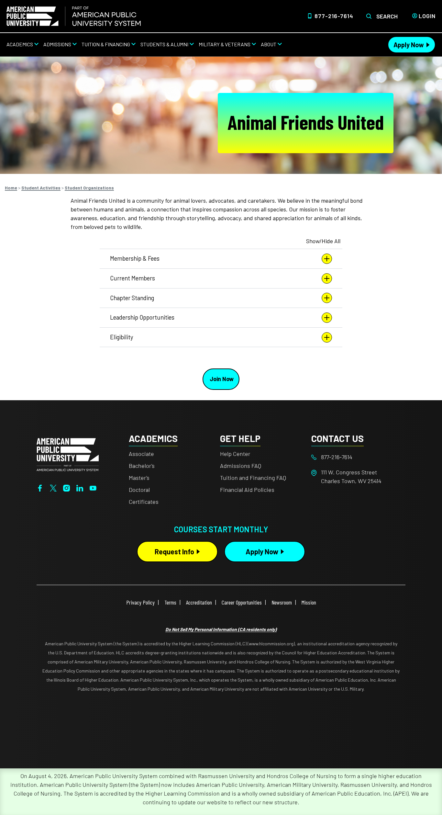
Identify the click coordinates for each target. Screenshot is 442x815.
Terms (170, 602)
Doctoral (139, 489)
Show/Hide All (323, 240)
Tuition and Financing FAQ (253, 477)
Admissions (57, 44)
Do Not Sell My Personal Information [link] (221, 629)
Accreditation (199, 602)
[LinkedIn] (79, 487)
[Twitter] (53, 487)
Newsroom (281, 602)
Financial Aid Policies (247, 489)
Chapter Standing (132, 297)
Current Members (132, 278)
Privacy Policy (140, 602)
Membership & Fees (135, 258)
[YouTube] (93, 487)
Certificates (144, 501)
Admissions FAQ (240, 465)
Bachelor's (142, 465)
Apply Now (408, 45)
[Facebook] (40, 487)
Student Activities (41, 187)
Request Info (174, 551)
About (268, 44)
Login (427, 15)
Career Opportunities (242, 602)
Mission (309, 602)
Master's (139, 477)
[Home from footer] (68, 454)
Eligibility (121, 337)
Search (387, 16)
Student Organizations (89, 187)
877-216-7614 (334, 15)
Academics (19, 44)
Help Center (235, 453)
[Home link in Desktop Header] (73, 16)
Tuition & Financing (106, 44)
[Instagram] (66, 487)
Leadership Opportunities (142, 317)
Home (11, 187)
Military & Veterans (224, 44)
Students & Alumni (164, 44)
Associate (141, 453)
